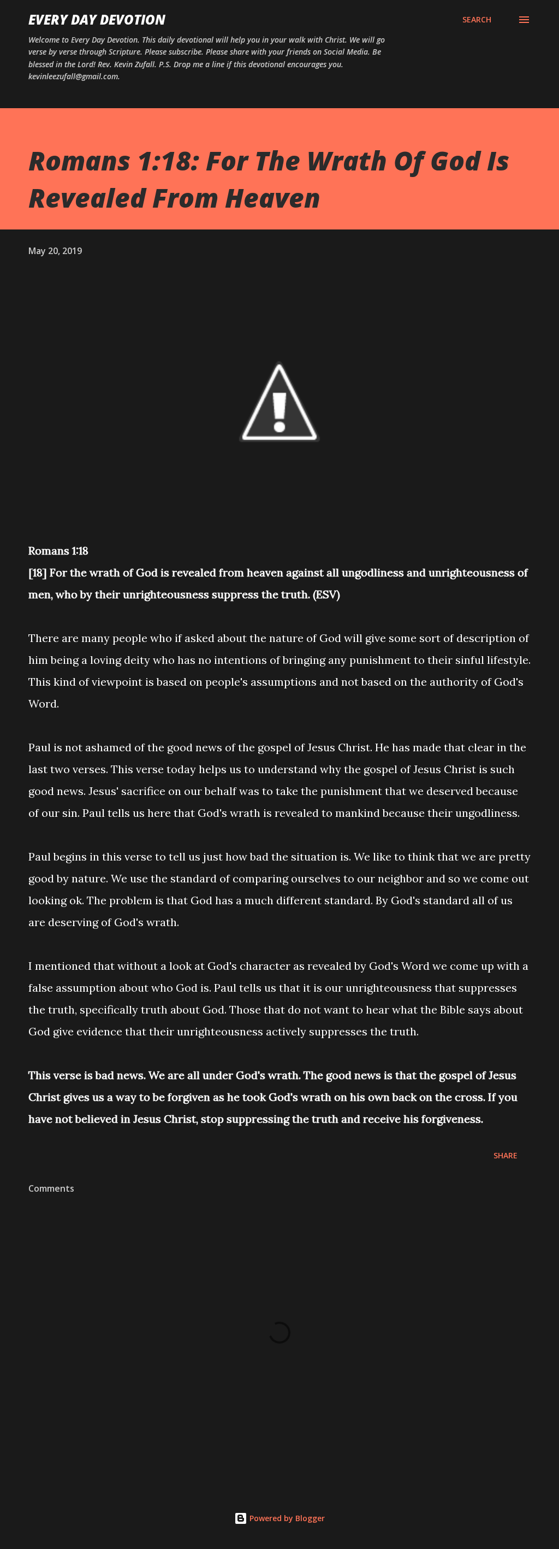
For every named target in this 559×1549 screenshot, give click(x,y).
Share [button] (505, 1155)
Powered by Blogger (286, 1518)
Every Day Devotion (96, 19)
